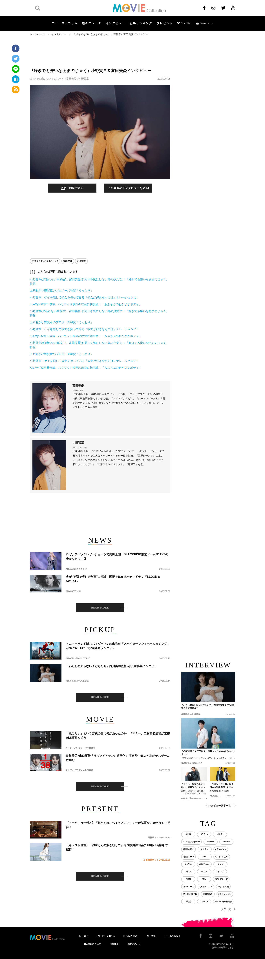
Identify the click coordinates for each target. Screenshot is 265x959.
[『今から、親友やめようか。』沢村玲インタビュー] (194, 774)
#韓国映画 (207, 894)
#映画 (188, 834)
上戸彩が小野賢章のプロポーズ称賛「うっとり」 (61, 290)
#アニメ (204, 871)
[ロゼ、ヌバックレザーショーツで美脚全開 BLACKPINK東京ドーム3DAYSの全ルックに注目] (45, 561)
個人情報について (92, 944)
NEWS (84, 935)
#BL (205, 857)
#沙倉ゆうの (197, 763)
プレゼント (165, 23)
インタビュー (115, 23)
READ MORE (100, 607)
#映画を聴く (188, 849)
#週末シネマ (204, 864)
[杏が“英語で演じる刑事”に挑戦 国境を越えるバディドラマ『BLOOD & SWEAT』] (45, 583)
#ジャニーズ (188, 886)
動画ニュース (91, 23)
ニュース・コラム (65, 23)
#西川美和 (71, 681)
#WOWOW (71, 591)
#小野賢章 (83, 78)
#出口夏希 (88, 770)
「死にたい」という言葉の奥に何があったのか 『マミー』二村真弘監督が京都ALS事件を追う (118, 735)
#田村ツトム (186, 763)
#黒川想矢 (214, 796)
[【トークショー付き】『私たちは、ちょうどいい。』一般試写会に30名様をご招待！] (45, 830)
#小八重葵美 (83, 681)
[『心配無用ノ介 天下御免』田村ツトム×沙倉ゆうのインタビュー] (208, 733)
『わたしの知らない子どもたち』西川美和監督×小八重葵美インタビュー (113, 666)
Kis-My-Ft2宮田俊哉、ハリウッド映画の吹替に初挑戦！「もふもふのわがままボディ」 (86, 304)
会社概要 (114, 944)
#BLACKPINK (73, 569)
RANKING (131, 935)
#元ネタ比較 (223, 886)
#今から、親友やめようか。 (192, 798)
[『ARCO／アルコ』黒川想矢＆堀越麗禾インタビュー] (222, 774)
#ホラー (210, 842)
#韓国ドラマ (188, 857)
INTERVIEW (105, 935)
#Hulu (220, 864)
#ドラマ (204, 849)
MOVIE (152, 935)
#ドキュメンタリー (75, 748)
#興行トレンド (205, 886)
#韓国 (188, 879)
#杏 (79, 591)
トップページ (37, 34)
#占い (188, 871)
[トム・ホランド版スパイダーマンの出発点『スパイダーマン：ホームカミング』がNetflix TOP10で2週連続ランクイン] (45, 651)
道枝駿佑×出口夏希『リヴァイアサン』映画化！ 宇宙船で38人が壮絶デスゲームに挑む (118, 758)
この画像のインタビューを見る (128, 187)
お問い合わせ (134, 944)
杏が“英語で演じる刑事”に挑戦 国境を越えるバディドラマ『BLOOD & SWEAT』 (113, 579)
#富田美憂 (70, 78)
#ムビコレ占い (221, 857)
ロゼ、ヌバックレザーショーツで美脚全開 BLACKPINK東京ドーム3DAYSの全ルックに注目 (117, 556)
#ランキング (220, 849)
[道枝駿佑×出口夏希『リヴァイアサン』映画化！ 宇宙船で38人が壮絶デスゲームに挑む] (45, 762)
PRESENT (172, 935)
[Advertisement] (100, 52)
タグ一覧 (226, 909)
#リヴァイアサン (74, 770)
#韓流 (219, 834)
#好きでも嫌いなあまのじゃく (47, 78)
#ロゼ (84, 569)
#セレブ (220, 871)
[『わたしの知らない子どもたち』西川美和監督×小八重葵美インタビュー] (45, 673)
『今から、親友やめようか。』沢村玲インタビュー (193, 785)
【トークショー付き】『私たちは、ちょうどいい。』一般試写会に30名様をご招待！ (118, 825)
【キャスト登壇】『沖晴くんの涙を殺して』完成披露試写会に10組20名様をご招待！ (117, 847)
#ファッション (224, 894)
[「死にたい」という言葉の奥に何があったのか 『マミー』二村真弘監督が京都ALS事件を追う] (45, 740)
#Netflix (70, 658)
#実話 (188, 901)
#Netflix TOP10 (82, 658)
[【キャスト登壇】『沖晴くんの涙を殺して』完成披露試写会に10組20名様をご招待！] (45, 852)
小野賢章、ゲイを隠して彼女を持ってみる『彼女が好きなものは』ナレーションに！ (84, 297)
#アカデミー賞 (221, 879)
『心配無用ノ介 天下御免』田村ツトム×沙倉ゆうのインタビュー (208, 752)
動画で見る (76, 187)
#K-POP (204, 901)
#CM (204, 879)
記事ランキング (141, 23)
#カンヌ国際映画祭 (223, 901)
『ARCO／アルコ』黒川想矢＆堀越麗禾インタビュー (221, 785)
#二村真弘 (90, 748)
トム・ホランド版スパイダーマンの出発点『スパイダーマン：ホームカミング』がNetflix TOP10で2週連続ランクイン (118, 646)
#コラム (188, 864)
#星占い (204, 834)
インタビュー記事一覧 (218, 805)
